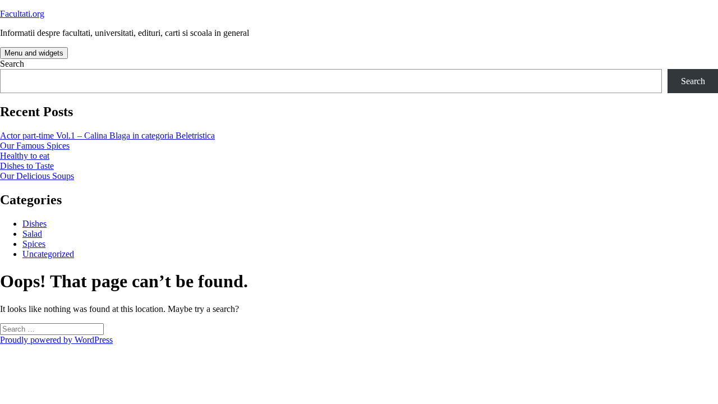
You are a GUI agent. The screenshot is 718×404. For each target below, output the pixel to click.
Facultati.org (22, 14)
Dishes (34, 223)
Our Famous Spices (35, 145)
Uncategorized (48, 254)
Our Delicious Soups (37, 176)
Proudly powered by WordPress (56, 340)
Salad (32, 233)
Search (12, 63)
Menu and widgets (33, 53)
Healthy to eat (24, 155)
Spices (33, 244)
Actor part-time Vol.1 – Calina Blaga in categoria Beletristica (107, 135)
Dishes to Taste (27, 166)
